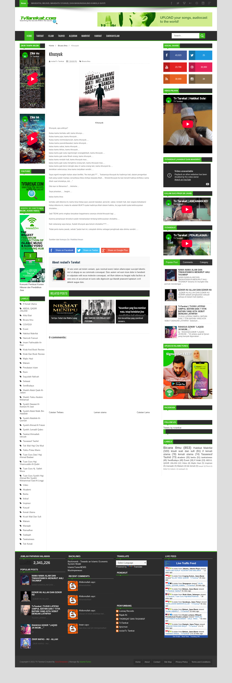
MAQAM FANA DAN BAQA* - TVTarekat (181, 626)
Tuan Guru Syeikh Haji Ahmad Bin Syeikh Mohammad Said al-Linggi (32, 478)
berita (25, 494)
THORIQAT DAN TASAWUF (132, 619)
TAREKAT (40, 35)
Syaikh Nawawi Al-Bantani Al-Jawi (30, 405)
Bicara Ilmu (28, 320)
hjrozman (123, 627)
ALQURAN (73, 35)
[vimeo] (184, 3)
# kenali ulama (30, 304)
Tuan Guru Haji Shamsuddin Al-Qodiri (29, 462)
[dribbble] (197, 3)
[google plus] (209, 3)
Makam (26, 363)
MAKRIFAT (85, 35)
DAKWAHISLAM (112, 35)
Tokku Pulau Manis (31, 450)
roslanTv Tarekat (126, 631)
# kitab (197, 460)
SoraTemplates (61, 662)
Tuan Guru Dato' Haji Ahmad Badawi (31, 456)
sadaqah (27, 535)
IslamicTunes (85, 662)
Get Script (176, 636)
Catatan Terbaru (56, 412)
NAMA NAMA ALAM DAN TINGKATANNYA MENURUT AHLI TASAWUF (47, 578)
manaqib (27, 526)
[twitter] (178, 3)
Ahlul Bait (27, 315)
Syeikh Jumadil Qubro (33, 429)
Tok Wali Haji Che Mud (33, 446)
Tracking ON (194, 636)
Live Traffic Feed (186, 563)
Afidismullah (87, 582)
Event (25, 329)
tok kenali (28, 544)
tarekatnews (28, 539)
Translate (138, 567)
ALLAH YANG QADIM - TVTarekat (185, 578)
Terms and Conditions (201, 662)
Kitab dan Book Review (34, 354)
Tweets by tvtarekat (172, 428)
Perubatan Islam (30, 367)
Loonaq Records (126, 611)
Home (29, 35)
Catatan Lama (143, 412)
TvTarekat (123, 623)
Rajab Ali (123, 615)
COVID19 (27, 324)
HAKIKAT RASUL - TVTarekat (177, 633)
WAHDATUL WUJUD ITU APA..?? (45, 3)
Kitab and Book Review (33, 349)
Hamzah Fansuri (30, 338)
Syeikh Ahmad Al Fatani (34, 425)
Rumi (25, 372)
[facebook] (171, 3)
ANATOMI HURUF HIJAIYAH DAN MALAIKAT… (184, 570)
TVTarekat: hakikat (173, 591)
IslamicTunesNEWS (77, 567)
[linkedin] (203, 3)
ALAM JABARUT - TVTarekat (177, 611)
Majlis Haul (28, 358)
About (147, 662)
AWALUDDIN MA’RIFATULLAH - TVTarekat (182, 604)
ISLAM (51, 35)
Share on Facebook (64, 250)
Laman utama (100, 412)
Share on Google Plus (118, 250)
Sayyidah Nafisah (31, 376)
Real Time (185, 636)
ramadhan (28, 530)
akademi (27, 489)
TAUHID (61, 35)
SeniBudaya (28, 385)
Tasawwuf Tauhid (31, 441)
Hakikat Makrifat (30, 333)
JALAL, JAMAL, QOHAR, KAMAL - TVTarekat (184, 584)
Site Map (168, 662)
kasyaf (26, 507)
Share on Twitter (90, 250)
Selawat (26, 381)
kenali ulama (29, 512)
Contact (157, 662)
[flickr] (190, 3)
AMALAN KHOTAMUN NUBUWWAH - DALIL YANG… (183, 618)
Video (25, 485)
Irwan (84, 625)
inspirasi (27, 503)
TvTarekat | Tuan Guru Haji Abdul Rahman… (183, 596)
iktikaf (26, 498)
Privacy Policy (182, 662)
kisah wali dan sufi (32, 516)
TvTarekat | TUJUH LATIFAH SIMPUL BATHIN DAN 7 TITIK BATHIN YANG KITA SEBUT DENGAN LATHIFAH (46, 610)
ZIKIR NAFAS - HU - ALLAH (45, 639)
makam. (26, 521)
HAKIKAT (98, 35)
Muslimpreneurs (75, 570)
